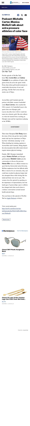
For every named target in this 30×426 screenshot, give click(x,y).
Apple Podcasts (11, 198)
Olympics (6, 15)
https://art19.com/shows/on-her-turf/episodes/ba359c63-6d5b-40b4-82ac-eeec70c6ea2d (14, 210)
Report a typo (6, 219)
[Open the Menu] (2, 2)
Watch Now (25, 2)
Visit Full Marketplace (22, 230)
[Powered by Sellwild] (25, 330)
